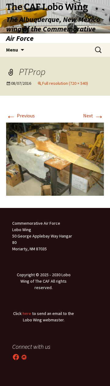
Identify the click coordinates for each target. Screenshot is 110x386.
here (27, 313)
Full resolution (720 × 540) (65, 83)
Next (93, 116)
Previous (20, 116)
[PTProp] (55, 158)
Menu (12, 50)
